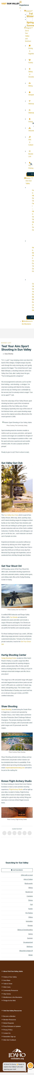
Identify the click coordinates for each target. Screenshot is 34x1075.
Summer (30, 938)
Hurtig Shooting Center (8, 658)
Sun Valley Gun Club (11, 515)
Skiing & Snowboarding (25, 930)
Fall (31, 904)
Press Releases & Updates (12, 1026)
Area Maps (6, 980)
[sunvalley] (10, 3)
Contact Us (6, 1033)
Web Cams (6, 987)
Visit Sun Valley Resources (12, 1011)
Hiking (30, 917)
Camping (30, 896)
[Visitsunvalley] (31, 164)
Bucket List (6, 342)
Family (30, 909)
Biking (31, 887)
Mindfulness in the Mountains (12, 997)
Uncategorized (28, 942)
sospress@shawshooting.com (15, 767)
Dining (30, 900)
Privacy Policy (7, 1030)
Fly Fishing (29, 913)
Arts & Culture (28, 879)
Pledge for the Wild (9, 1000)
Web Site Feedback (9, 1040)
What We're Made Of (26, 951)
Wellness (30, 946)
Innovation (29, 921)
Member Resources (9, 1019)
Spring (30, 934)
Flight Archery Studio (16, 789)
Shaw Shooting (6, 709)
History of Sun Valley (10, 977)
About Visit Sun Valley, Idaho (13, 971)
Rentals (30, 925)
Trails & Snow (7, 983)
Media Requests (8, 1023)
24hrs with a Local (27, 875)
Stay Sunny (7, 994)
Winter (30, 955)
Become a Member (9, 1016)
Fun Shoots (13, 617)
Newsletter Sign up (9, 1036)
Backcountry (29, 883)
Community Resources (10, 990)
